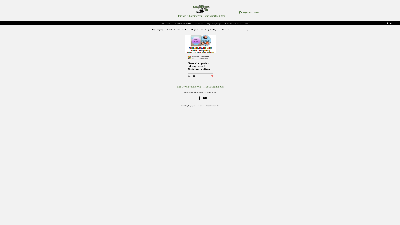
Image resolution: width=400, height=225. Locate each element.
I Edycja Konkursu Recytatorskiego (204, 30)
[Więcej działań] (213, 57)
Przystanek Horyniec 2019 (177, 30)
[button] (182, 23)
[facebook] (387, 23)
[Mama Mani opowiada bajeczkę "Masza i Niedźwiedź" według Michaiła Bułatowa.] (200, 44)
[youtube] (391, 23)
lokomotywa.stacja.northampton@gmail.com (200, 92)
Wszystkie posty (157, 30)
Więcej (223, 30)
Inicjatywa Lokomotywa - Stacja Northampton (201, 15)
